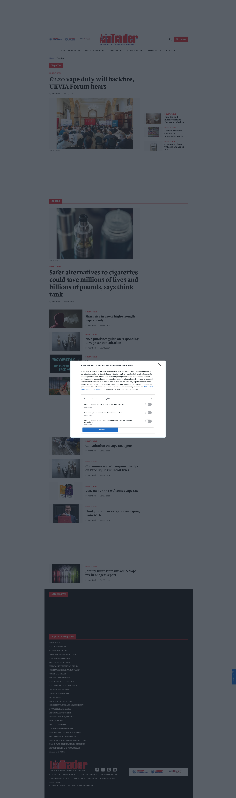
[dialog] (118, 399)
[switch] (148, 404)
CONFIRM (100, 429)
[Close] (160, 365)
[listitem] (118, 399)
